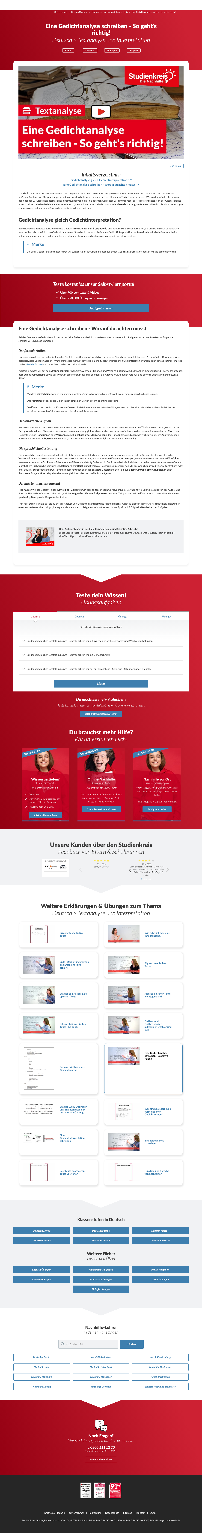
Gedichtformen (34, 364)
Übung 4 (166, 616)
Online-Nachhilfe (105, 801)
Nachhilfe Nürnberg (160, 1357)
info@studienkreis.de (168, 1520)
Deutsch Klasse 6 (101, 1230)
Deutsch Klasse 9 (101, 1240)
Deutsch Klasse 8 (42, 1240)
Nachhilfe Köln (42, 1366)
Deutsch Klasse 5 (42, 1230)
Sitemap (127, 1512)
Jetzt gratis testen (101, 308)
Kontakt (140, 1512)
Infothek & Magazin (54, 1512)
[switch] (63, 867)
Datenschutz (112, 1512)
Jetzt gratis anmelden (45, 814)
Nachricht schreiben (101, 1459)
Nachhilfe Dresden (101, 1386)
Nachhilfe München (100, 1357)
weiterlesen (147, 879)
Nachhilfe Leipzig (42, 1386)
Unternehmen (76, 1512)
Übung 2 (79, 616)
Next (167, 869)
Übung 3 (123, 616)
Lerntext (90, 50)
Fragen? (134, 50)
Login (153, 1512)
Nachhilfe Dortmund (160, 1366)
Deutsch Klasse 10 (160, 1240)
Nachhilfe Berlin (41, 1357)
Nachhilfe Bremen (160, 1376)
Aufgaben (101, 1269)
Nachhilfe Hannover (101, 1376)
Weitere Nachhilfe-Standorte (160, 1386)
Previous (80, 869)
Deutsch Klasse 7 (160, 1230)
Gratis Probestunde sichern (101, 809)
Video (68, 50)
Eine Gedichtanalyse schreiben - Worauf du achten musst (99, 184)
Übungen (112, 50)
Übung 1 (35, 616)
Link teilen (175, 165)
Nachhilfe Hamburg (41, 1376)
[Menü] (66, 865)
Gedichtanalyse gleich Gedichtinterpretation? (99, 180)
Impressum (95, 1512)
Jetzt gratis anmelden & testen (101, 713)
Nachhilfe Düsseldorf (101, 1366)
